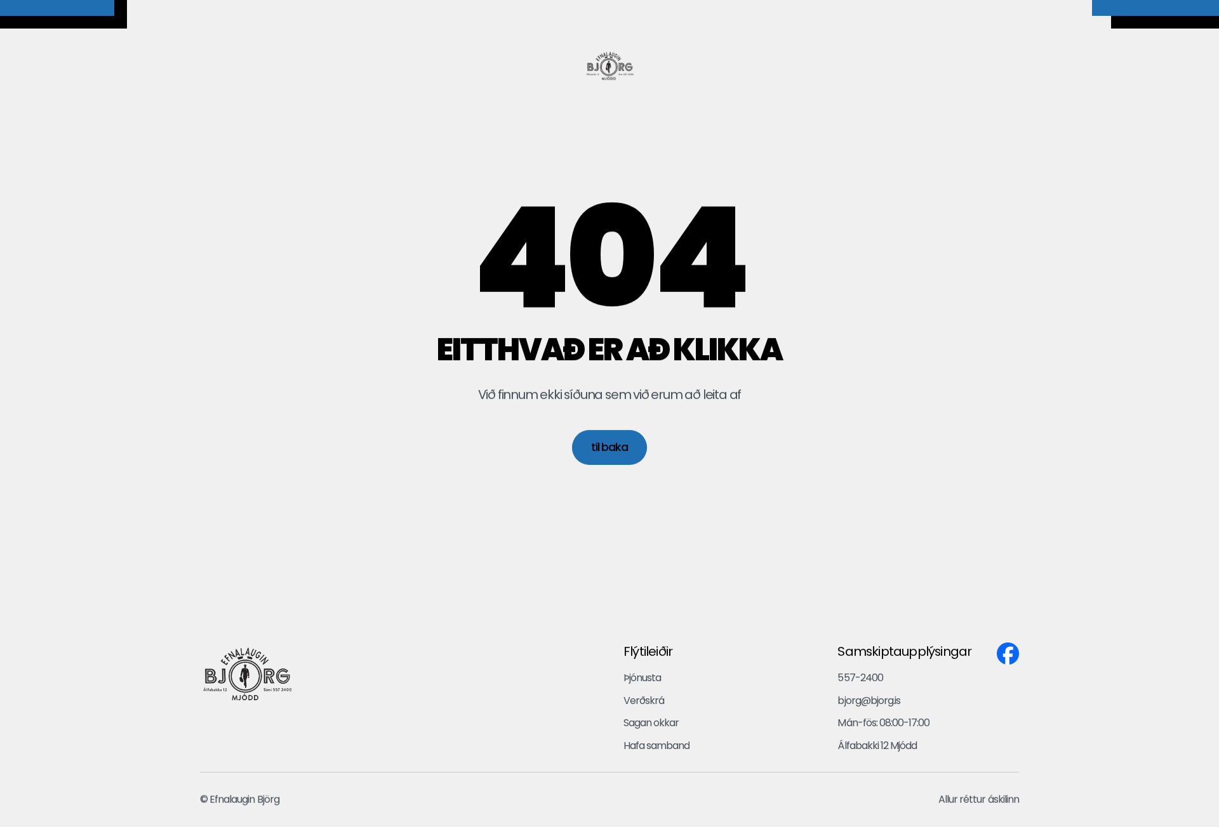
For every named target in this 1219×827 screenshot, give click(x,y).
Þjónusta (643, 677)
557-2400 (860, 677)
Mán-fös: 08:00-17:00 (883, 722)
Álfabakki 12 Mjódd (877, 745)
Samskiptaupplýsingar (904, 651)
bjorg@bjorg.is (868, 700)
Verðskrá (643, 700)
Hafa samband (656, 745)
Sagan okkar (651, 722)
